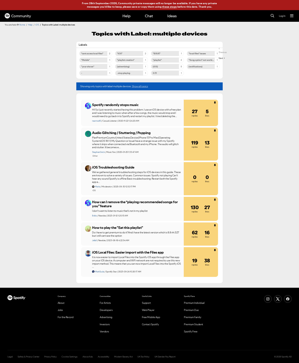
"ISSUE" (156, 53)
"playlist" (157, 60)
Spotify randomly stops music (115, 105)
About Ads (88, 356)
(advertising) (123, 66)
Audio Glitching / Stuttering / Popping (121, 133)
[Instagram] (268, 299)
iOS (37, 24)
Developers (106, 310)
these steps (169, 6)
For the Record (66, 317)
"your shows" (87, 66)
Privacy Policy (50, 356)
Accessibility (103, 356)
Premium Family (192, 317)
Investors (105, 324)
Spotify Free (190, 331)
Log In (282, 16)
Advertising (106, 317)
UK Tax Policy (144, 356)
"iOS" (119, 53)
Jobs (60, 310)
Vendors (104, 331)
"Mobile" (85, 60)
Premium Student (193, 324)
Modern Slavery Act (123, 356)
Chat (149, 15)
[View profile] (88, 106)
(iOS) (155, 66)
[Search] (272, 16)
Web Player (148, 310)
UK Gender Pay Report (165, 356)
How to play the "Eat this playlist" (117, 228)
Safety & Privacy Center (28, 356)
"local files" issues (197, 53)
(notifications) (195, 66)
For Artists (105, 303)
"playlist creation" (125, 60)
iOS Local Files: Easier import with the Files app (128, 252)
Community (21, 15)
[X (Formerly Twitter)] (278, 299)
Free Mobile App (151, 317)
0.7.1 (155, 73)
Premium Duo (191, 310)
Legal (10, 356)
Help (126, 15)
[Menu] (291, 16)
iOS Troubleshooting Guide (113, 167)
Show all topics (140, 86)
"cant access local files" (92, 53)
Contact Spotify (150, 324)
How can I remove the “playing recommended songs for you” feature (135, 204)
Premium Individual (194, 303)
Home (22, 24)
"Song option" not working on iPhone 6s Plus (204, 60)
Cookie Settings (70, 356)
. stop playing (123, 73)
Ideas (172, 15)
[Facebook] (288, 299)
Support (146, 303)
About (61, 303)
